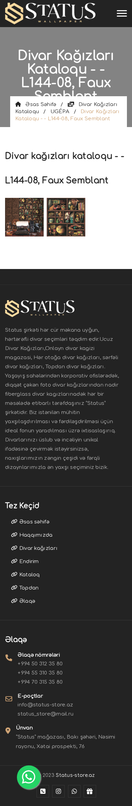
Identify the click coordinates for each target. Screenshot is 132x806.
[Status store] (43, 791)
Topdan (28, 588)
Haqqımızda (35, 535)
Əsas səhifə (38, 104)
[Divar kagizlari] (50, 14)
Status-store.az (75, 775)
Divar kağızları (38, 548)
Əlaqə (26, 601)
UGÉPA (60, 112)
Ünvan (24, 728)
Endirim (28, 561)
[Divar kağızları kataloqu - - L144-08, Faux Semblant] (24, 217)
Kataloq (29, 575)
